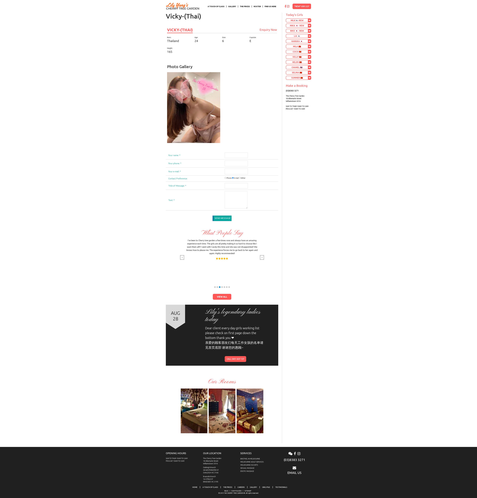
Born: (169, 37)
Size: (224, 37)
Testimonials (281, 487)
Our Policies (236, 491)
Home (194, 487)
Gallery (232, 6)
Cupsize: (253, 37)
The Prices (245, 6)
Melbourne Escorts (249, 465)
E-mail (236, 178)
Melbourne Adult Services (252, 462)
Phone (229, 178)
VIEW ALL (222, 296)
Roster (257, 6)
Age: (196, 37)
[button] (215, 287)
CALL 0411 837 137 (235, 359)
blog (226, 491)
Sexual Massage (247, 468)
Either (243, 178)
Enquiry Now (268, 29)
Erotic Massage (247, 471)
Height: (170, 48)
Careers (241, 487)
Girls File (266, 487)
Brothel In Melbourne (250, 459)
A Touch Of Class (216, 6)
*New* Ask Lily (301, 6)
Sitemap (247, 491)
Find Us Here (270, 6)
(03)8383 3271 (292, 91)
